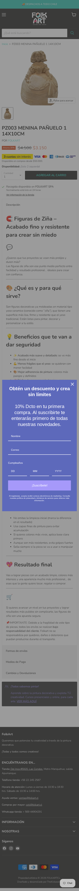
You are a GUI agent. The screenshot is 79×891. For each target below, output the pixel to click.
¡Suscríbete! (39, 485)
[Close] (72, 384)
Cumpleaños (15, 462)
